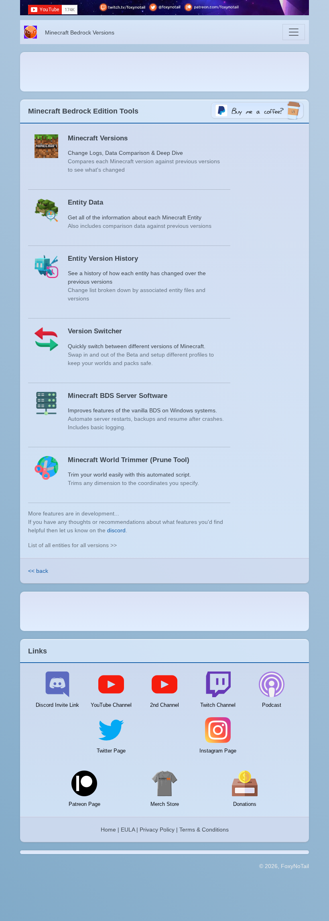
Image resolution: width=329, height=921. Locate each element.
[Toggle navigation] (293, 32)
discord (116, 530)
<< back (38, 571)
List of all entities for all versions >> (72, 545)
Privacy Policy (157, 829)
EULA (128, 829)
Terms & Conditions (204, 829)
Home (108, 829)
